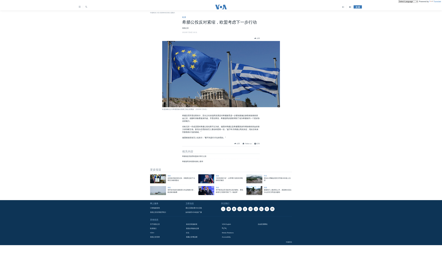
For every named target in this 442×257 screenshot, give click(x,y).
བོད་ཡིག (224, 228)
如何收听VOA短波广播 (194, 212)
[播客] (267, 209)
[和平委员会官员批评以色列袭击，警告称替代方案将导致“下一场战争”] (206, 190)
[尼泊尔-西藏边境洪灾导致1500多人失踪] (254, 178)
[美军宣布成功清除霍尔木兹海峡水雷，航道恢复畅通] (158, 190)
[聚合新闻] (261, 209)
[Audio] (343, 7)
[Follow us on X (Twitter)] (223, 209)
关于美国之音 (155, 224)
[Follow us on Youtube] (228, 209)
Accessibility (226, 237)
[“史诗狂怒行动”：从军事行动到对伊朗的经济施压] (206, 178)
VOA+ (152, 233)
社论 (187, 233)
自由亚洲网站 (263, 224)
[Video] (350, 7)
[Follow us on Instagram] (239, 209)
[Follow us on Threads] (245, 209)
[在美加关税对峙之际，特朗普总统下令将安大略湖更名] (158, 178)
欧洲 (184, 17)
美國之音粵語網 (191, 237)
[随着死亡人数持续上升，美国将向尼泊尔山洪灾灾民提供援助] (254, 190)
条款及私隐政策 (191, 224)
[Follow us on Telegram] (250, 209)
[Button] (257, 38)
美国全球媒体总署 (192, 228)
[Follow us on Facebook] (234, 209)
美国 (169, 176)
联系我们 (153, 228)
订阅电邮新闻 (155, 208)
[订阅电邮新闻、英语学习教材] (272, 209)
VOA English (226, 224)
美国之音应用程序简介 (158, 212)
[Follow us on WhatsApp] (256, 209)
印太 (265, 176)
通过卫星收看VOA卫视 (194, 208)
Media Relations (228, 233)
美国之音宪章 (155, 237)
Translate (437, 2)
